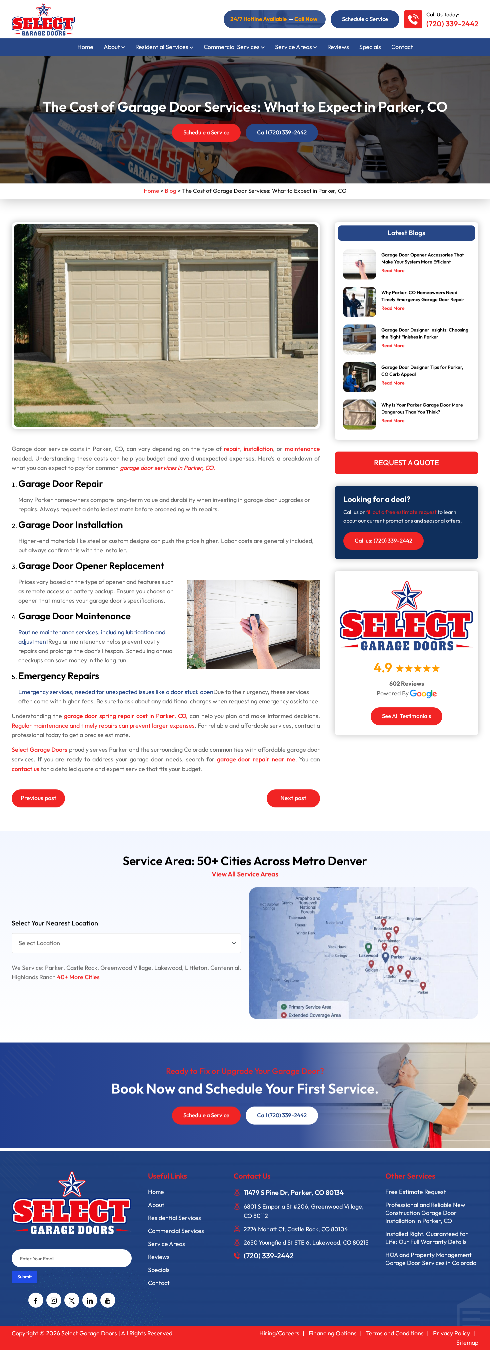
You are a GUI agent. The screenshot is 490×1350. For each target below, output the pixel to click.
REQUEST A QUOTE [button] (406, 463)
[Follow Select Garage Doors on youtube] (107, 1300)
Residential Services (161, 47)
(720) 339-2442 (452, 24)
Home (85, 47)
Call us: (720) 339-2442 (383, 541)
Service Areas (293, 47)
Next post (293, 798)
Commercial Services (232, 47)
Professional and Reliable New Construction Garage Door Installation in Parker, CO (425, 1213)
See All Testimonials (406, 716)
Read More (393, 270)
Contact (402, 47)
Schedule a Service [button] (365, 19)
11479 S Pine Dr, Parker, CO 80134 (294, 1193)
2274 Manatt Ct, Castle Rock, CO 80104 (296, 1229)
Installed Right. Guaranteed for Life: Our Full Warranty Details (426, 1238)
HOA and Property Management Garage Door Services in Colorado (430, 1259)
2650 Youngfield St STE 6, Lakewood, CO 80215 (306, 1243)
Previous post (38, 798)
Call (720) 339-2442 (282, 132)
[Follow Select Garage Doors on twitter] (71, 1300)
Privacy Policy (451, 1333)
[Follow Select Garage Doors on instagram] (53, 1300)
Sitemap (467, 1343)
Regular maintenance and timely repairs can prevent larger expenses (103, 726)
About (112, 47)
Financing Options (333, 1333)
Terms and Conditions (395, 1333)
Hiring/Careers (279, 1333)
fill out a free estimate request (401, 512)
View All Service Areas (245, 874)
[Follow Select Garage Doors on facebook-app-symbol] (35, 1300)
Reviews (338, 47)
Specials (370, 47)
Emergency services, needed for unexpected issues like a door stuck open (115, 692)
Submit (24, 1277)
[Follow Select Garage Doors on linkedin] (89, 1300)
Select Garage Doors (89, 1333)
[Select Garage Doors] (43, 18)
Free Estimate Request (415, 1192)
